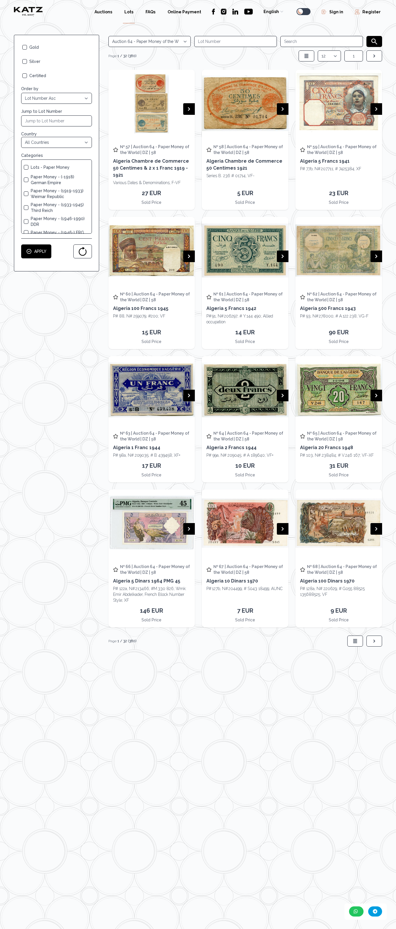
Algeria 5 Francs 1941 (325, 161)
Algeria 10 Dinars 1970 (232, 581)
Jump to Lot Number (41, 111)
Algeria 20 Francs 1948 (326, 447)
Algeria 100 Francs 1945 (140, 308)
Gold (34, 47)
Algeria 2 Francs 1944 (231, 447)
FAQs (150, 12)
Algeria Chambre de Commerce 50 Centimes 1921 (244, 164)
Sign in (336, 12)
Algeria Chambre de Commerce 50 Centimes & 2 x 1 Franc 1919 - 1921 (151, 168)
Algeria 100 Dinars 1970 (327, 581)
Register (371, 12)
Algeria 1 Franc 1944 (136, 447)
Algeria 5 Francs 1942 (231, 308)
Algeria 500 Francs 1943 (328, 308)
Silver (34, 61)
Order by (30, 88)
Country (29, 134)
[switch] (303, 11)
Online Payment (184, 12)
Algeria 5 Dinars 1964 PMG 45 (146, 581)
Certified (37, 75)
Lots (128, 12)
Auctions (103, 12)
